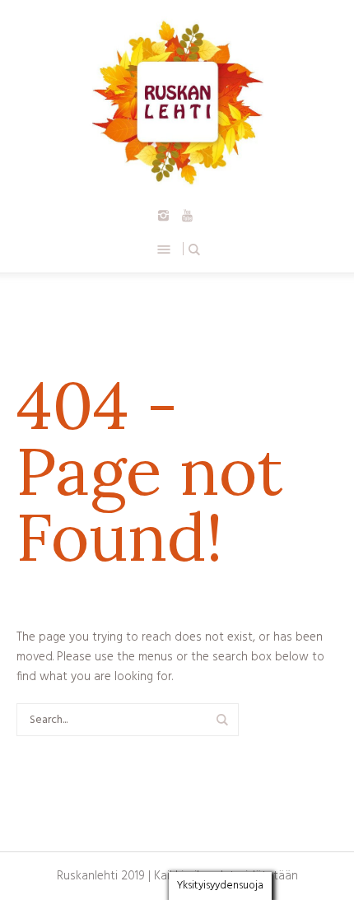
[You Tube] (187, 216)
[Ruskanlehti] (176, 102)
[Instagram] (164, 216)
